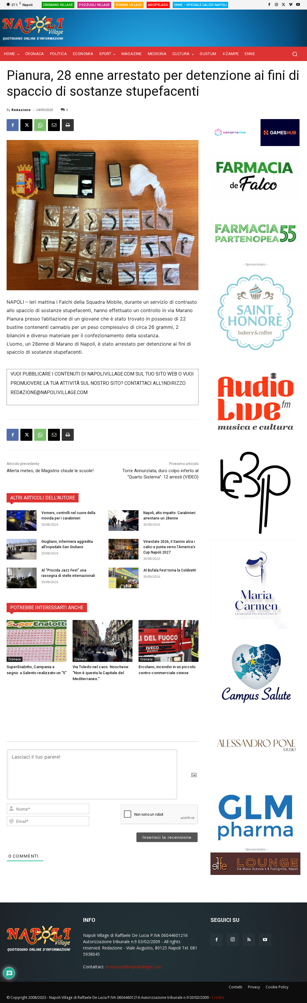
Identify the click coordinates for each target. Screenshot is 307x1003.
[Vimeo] (290, 4)
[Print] (68, 125)
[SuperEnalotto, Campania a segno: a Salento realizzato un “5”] (37, 641)
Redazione (21, 109)
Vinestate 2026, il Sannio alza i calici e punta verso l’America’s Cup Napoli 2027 (169, 547)
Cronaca (14, 659)
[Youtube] (298, 4)
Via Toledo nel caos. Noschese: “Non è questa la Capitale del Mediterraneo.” (101, 673)
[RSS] (249, 940)
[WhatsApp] (40, 125)
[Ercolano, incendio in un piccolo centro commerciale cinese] (168, 641)
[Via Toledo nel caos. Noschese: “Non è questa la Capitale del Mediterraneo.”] (103, 641)
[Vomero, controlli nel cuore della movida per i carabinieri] (22, 520)
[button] (295, 54)
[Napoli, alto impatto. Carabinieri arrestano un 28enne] (124, 520)
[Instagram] (276, 4)
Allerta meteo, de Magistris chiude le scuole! (50, 470)
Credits (218, 997)
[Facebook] (269, 4)
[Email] (54, 125)
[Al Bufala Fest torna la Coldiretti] (124, 578)
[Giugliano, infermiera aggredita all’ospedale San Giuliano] (22, 549)
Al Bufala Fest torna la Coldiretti (169, 570)
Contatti (235, 987)
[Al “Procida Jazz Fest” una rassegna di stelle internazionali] (22, 578)
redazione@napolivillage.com (133, 966)
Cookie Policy (277, 987)
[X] (283, 4)
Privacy (254, 987)
